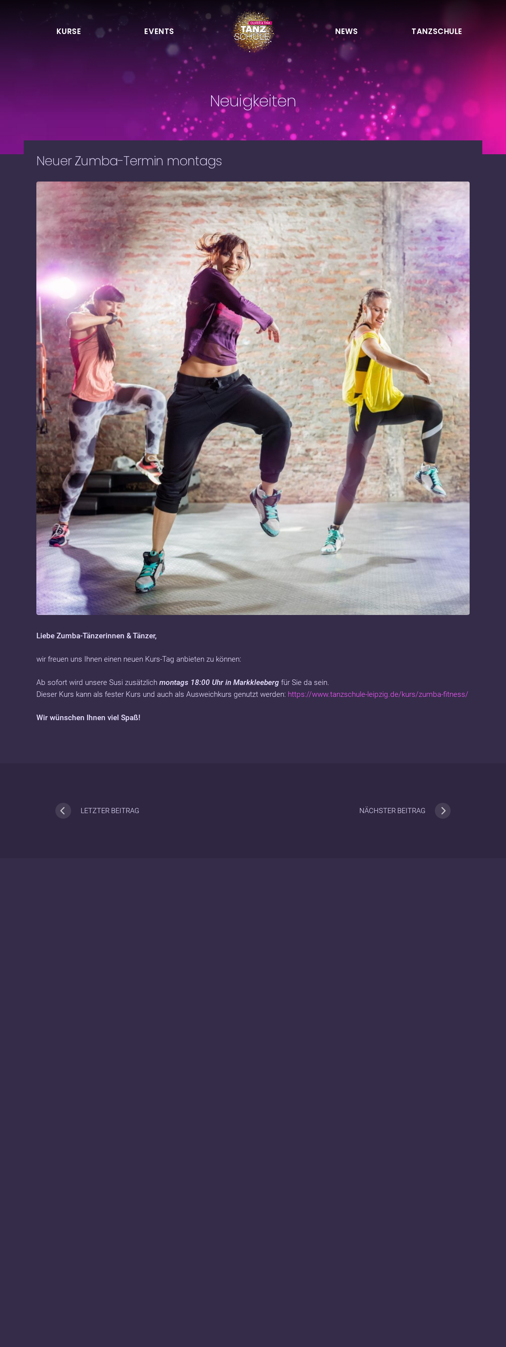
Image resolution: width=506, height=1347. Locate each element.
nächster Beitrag (392, 810)
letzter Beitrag (110, 810)
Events (159, 31)
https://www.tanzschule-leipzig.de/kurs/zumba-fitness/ (378, 694)
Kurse (69, 31)
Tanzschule (437, 31)
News (346, 31)
